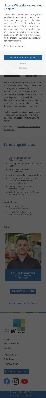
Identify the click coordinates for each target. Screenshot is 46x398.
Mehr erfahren (14, 40)
